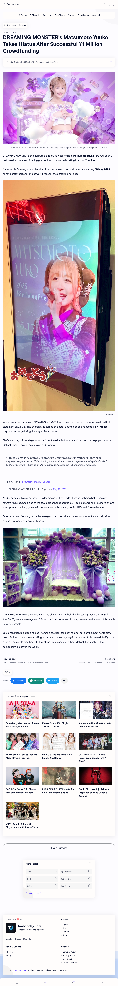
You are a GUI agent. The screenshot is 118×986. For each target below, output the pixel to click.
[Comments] (101, 982)
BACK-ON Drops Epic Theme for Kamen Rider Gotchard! (21, 791)
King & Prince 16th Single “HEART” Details (55, 725)
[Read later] (106, 62)
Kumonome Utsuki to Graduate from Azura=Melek (95, 725)
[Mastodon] (27, 939)
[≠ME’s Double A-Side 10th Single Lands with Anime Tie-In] (22, 811)
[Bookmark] (109, 4)
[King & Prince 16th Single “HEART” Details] (59, 710)
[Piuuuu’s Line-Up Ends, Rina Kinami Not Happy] (59, 741)
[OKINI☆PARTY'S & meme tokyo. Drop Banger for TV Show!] (95, 741)
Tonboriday (13, 4)
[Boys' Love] (60, 15)
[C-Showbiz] (35, 15)
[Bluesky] (9, 939)
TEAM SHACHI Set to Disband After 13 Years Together (21, 756)
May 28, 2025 (60, 489)
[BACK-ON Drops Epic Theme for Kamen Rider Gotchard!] (22, 776)
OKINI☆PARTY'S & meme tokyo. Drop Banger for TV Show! (92, 758)
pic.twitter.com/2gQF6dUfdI (36, 481)
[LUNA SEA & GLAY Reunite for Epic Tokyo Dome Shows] (59, 776)
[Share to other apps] (64, 681)
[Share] (73, 982)
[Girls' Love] (47, 15)
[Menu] (45, 982)
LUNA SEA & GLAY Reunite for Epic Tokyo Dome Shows (58, 791)
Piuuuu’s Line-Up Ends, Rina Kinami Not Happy (57, 756)
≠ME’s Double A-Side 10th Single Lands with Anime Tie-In (22, 826)
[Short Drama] (84, 15)
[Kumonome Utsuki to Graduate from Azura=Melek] (95, 710)
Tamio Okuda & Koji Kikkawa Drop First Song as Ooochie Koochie (94, 792)
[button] (114, 4)
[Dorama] (71, 15)
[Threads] (17, 939)
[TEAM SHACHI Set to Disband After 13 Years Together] (22, 741)
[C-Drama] (22, 15)
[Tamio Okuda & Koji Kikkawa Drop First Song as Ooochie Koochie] (95, 776)
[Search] (104, 4)
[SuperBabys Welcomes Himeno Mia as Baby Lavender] (22, 710)
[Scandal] (96, 15)
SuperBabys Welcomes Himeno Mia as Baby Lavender (22, 725)
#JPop (7, 672)
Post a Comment (59, 848)
